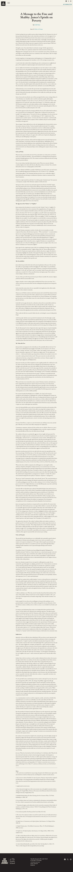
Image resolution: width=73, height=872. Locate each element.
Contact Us (32, 865)
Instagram (71, 1)
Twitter (68, 1)
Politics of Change (39, 29)
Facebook (66, 1)
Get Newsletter (67, 4)
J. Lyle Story (37, 25)
